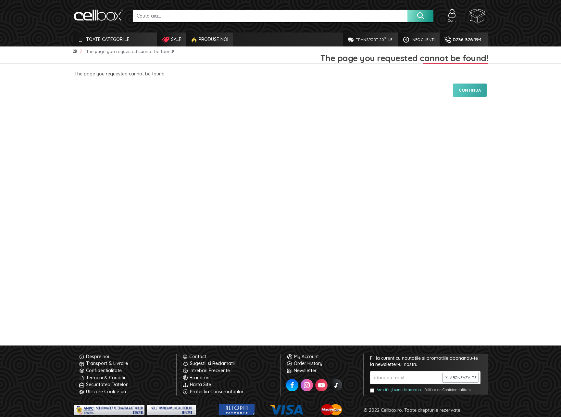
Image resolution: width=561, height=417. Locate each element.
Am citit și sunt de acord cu (424, 389)
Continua (470, 90)
